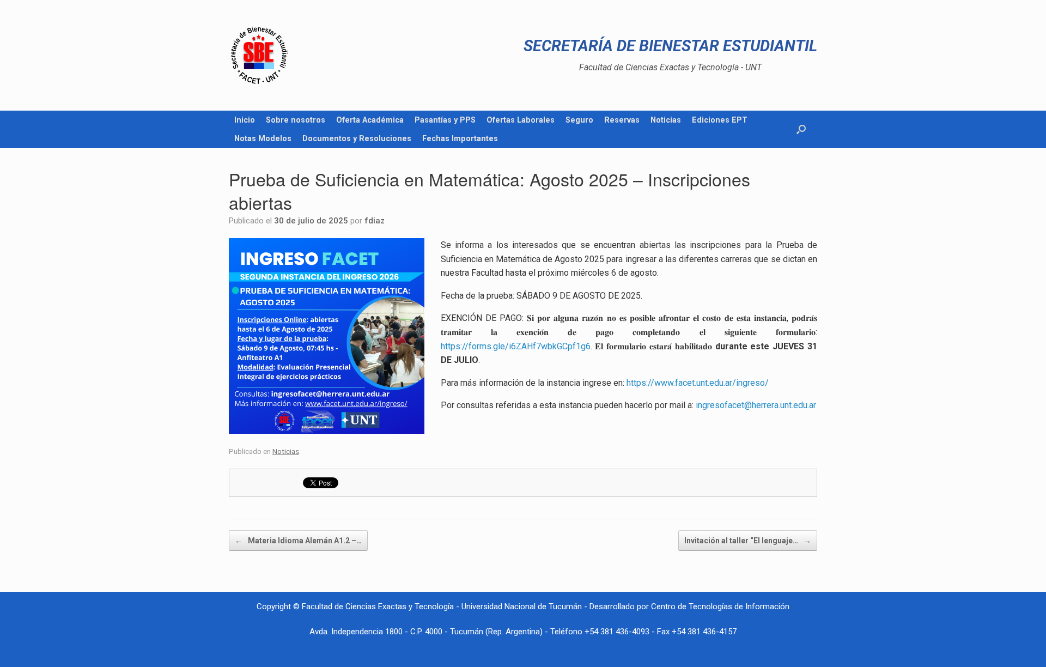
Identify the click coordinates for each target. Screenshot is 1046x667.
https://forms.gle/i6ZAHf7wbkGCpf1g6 (516, 346)
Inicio (244, 120)
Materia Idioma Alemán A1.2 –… (298, 540)
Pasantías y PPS (445, 120)
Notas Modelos (262, 138)
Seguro (579, 120)
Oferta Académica (370, 120)
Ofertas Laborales (520, 120)
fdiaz (374, 221)
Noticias (665, 120)
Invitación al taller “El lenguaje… (747, 540)
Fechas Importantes (460, 138)
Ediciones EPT (719, 120)
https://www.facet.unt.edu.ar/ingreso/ (698, 383)
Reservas (622, 120)
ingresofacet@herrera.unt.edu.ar (756, 405)
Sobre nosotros (295, 120)
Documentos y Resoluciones (356, 138)
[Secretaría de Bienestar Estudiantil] (259, 55)
